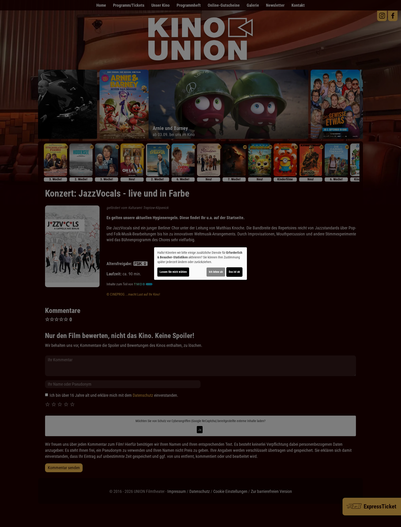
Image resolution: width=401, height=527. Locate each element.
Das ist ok (234, 271)
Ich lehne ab (216, 271)
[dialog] (200, 263)
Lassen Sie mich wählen (173, 271)
